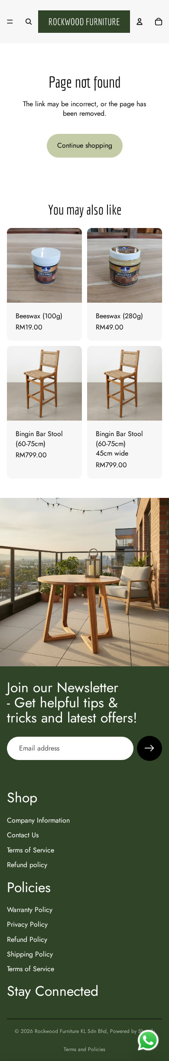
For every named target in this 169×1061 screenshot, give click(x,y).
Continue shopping (84, 145)
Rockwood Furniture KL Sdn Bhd (71, 1031)
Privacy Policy (27, 925)
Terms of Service (30, 850)
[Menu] (10, 22)
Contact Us (23, 835)
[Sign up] (149, 748)
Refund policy (27, 865)
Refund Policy (27, 939)
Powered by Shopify (132, 1031)
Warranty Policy (29, 910)
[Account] (139, 21)
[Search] (28, 21)
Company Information (38, 820)
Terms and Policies (84, 1049)
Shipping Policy (30, 954)
